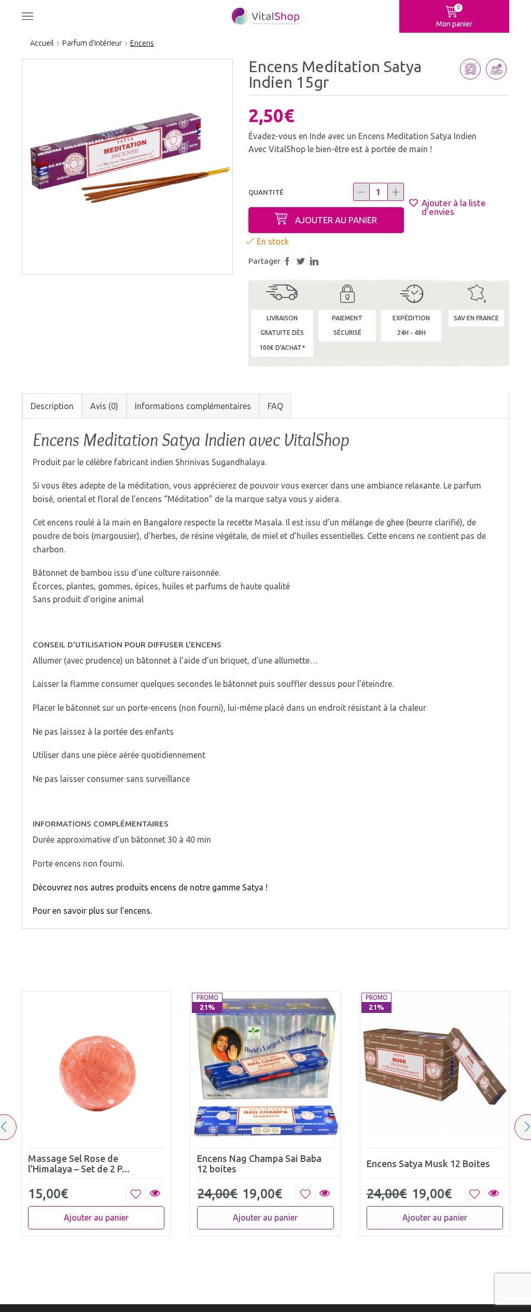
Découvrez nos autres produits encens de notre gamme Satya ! (150, 887)
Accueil (42, 43)
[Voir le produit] (154, 1193)
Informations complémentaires (193, 406)
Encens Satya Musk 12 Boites (428, 1163)
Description (52, 406)
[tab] (52, 406)
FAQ (275, 406)
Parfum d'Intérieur (92, 43)
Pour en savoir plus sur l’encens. (92, 910)
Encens (142, 43)
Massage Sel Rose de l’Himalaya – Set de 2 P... (79, 1163)
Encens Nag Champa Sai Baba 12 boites (259, 1163)
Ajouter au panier (336, 220)
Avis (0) (104, 406)
